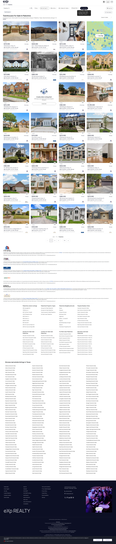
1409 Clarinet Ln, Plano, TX (9, 45)
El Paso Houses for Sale (28, 348)
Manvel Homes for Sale (64, 418)
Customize (107, 540)
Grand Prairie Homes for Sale (38, 436)
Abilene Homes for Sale (10, 365)
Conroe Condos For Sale (46, 354)
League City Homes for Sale (65, 385)
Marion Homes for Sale (64, 422)
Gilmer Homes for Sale (37, 429)
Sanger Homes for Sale (91, 403)
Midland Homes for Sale (64, 436)
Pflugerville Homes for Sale (65, 466)
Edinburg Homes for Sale (37, 385)
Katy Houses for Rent (64, 344)
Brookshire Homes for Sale (11, 414)
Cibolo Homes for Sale (10, 442)
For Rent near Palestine (46, 314)
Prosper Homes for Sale (91, 370)
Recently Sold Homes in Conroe (85, 354)
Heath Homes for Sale (37, 447)
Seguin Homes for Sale (91, 407)
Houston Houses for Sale (28, 335)
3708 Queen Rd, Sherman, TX (66, 137)
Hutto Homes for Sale (37, 464)
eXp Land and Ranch (27, 501)
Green (60, 308)
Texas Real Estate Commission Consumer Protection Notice (58, 529)
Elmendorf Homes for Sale (38, 392)
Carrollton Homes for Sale (11, 433)
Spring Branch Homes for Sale (92, 418)
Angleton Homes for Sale (10, 379)
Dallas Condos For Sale (46, 341)
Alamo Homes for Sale (10, 368)
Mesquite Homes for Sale (64, 433)
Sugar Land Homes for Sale (92, 427)
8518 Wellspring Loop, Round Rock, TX (68, 76)
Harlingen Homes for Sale (38, 442)
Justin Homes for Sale (37, 471)
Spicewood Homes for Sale (92, 414)
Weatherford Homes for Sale (92, 460)
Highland (61, 316)
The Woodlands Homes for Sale (93, 440)
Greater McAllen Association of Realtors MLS (32, 270)
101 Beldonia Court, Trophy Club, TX (95, 106)
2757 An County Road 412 (28, 324)
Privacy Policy (62, 523)
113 (64, 240)
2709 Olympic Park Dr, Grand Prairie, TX (40, 167)
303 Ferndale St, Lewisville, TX (94, 76)
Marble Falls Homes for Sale (65, 420)
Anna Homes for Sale (10, 381)
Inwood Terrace (62, 312)
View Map (100, 35)
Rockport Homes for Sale (91, 376)
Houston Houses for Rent (65, 334)
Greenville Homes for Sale (38, 438)
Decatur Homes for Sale (37, 368)
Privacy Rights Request (46, 488)
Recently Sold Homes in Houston (85, 335)
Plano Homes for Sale (64, 471)
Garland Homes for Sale (37, 425)
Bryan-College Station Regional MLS (30, 298)
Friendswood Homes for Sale (38, 414)
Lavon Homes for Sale (64, 383)
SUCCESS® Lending (27, 493)
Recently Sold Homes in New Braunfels (85, 352)
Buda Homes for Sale (10, 420)
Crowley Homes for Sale (10, 466)
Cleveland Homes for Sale (11, 447)
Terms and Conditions (46, 486)
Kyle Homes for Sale (63, 374)
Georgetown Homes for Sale (38, 427)
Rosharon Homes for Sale (91, 383)
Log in (108, 1)
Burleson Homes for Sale (10, 427)
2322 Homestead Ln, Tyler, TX (10, 198)
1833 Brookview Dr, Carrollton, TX (11, 137)
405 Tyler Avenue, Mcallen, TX (38, 76)
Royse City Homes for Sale (92, 390)
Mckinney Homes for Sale (64, 429)
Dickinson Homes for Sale (38, 376)
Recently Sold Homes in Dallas (85, 341)
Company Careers (7, 495)
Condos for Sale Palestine (47, 310)
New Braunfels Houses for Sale (30, 352)
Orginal (61, 320)
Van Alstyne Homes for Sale (92, 449)
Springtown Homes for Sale (92, 422)
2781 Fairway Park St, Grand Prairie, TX (96, 198)
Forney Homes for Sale (37, 405)
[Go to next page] (68, 240)
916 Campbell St (26, 308)
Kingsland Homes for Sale (65, 370)
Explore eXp (6, 486)
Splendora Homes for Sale (92, 416)
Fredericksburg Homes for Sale (39, 409)
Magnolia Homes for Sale (64, 411)
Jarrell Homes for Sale (37, 468)
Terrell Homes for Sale (91, 433)
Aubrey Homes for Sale (10, 390)
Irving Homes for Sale (37, 466)
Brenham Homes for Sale (10, 411)
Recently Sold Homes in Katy (84, 346)
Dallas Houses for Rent (64, 340)
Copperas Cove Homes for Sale (12, 455)
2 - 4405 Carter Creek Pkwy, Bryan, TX (40, 228)
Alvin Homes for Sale (9, 376)
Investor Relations (7, 493)
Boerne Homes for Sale (10, 409)
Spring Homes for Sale (91, 420)
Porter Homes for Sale (91, 365)
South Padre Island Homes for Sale (93, 411)
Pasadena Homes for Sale (65, 462)
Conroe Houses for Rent (64, 352)
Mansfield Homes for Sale (65, 416)
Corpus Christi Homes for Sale (85, 322)
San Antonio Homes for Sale (84, 310)
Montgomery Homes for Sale (65, 444)
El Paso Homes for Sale (83, 320)
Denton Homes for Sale (37, 372)
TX (56, 237)
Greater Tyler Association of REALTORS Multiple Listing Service (59, 288)
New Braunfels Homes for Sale (85, 324)
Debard (61, 324)
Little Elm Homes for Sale (64, 396)
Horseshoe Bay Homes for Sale (39, 453)
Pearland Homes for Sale (64, 464)
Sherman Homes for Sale (91, 409)
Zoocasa (25, 488)
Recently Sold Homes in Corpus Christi (85, 350)
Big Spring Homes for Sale (11, 407)
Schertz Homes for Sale (91, 405)
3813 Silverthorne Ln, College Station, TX (12, 228)
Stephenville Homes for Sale (92, 425)
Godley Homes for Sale (37, 431)
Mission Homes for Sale (64, 440)
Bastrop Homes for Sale (10, 398)
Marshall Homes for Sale (64, 425)
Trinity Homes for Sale (91, 444)
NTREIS (60, 252)
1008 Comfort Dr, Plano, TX (65, 167)
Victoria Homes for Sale (91, 451)
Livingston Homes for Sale (65, 398)
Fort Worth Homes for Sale (84, 316)
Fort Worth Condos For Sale (47, 344)
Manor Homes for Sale (64, 414)
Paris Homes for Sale (63, 460)
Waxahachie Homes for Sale (92, 458)
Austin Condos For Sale (46, 339)
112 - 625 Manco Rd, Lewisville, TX (11, 167)
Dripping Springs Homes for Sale (39, 381)
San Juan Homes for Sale (91, 398)
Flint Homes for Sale (36, 398)
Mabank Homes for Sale (64, 409)
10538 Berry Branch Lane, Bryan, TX (95, 228)
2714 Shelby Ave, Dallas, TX (93, 167)
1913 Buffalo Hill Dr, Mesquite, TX (11, 106)
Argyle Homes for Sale (10, 383)
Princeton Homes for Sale (91, 368)
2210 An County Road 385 (29, 326)
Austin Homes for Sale (83, 312)
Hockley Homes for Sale (37, 449)
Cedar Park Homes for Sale (11, 438)
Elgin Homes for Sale (36, 390)
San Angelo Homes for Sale (92, 394)
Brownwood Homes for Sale (11, 416)
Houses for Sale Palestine (47, 308)
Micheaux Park (62, 314)
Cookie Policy (44, 493)
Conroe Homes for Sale (83, 326)
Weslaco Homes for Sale (91, 462)
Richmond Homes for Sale (92, 374)
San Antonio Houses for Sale (29, 337)
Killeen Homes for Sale (64, 368)
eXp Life (24, 486)
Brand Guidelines (45, 495)
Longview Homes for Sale (64, 403)
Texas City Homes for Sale (92, 438)
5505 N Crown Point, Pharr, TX (66, 228)
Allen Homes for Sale (9, 372)
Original (61, 310)
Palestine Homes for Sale (64, 458)
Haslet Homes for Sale (37, 444)
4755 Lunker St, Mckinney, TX (10, 76)
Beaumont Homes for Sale (11, 403)
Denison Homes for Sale (37, 370)
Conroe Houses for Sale (28, 354)
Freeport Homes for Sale (37, 411)
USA (53, 237)
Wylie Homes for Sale (90, 473)
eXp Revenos (25, 495)
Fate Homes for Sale (36, 396)
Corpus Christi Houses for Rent (66, 348)
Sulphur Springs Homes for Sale (93, 429)
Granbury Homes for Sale (37, 433)
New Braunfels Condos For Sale (48, 352)
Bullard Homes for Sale (10, 422)
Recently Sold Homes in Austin (85, 339)
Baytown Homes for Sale (10, 401)
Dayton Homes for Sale (37, 365)
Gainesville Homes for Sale (38, 420)
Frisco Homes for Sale (37, 416)
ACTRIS (51, 281)
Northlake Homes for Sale (65, 453)
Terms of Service (67, 523)
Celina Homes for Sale (10, 440)
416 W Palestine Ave (27, 314)
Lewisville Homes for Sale (64, 390)
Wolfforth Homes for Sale (91, 468)
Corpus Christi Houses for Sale (30, 350)
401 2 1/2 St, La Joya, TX (37, 137)
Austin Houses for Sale (28, 339)
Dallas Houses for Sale (28, 341)
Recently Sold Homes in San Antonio (85, 337)
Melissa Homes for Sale (64, 431)
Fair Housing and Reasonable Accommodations (58, 524)
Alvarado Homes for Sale (10, 374)
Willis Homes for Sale (90, 464)
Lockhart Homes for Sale (64, 401)
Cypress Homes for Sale (10, 471)
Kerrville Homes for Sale (64, 365)
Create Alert (44, 103)
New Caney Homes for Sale (65, 449)
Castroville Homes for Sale (11, 436)
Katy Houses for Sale (27, 346)
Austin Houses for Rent (64, 338)
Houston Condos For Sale (47, 335)
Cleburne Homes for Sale (10, 444)
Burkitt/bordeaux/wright (65, 322)
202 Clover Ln (26, 316)
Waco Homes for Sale (91, 453)
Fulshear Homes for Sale (37, 418)
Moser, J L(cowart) (63, 318)
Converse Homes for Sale (11, 453)
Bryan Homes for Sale (10, 418)
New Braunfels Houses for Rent (66, 350)
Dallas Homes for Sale (83, 314)
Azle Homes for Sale (9, 394)
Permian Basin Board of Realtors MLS (30, 261)
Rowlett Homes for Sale (91, 387)
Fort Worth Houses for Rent (65, 342)
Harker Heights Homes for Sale (39, 440)
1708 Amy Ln (25, 310)
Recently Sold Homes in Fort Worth (85, 344)
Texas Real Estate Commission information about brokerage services (58, 528)
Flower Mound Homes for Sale (38, 403)
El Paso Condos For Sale (46, 348)
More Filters (85, 8)
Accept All (98, 540)
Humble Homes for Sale (37, 460)
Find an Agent (6, 488)
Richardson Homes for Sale (92, 372)
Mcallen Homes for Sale (64, 427)
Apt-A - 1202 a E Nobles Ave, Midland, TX (40, 45)
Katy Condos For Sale (46, 346)
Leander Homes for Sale (64, 387)
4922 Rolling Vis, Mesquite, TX (66, 106)
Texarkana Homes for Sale (92, 436)
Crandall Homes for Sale (10, 462)
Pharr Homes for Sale (64, 468)
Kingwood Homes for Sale (65, 372)
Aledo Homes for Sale (10, 370)
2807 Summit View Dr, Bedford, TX (67, 198)
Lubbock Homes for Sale (64, 407)
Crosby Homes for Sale (10, 464)
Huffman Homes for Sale (37, 458)
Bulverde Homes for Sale (10, 425)
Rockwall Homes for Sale (91, 379)
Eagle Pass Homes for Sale (38, 383)
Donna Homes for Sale (37, 379)
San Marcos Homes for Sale (92, 401)
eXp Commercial (26, 497)
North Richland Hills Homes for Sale (67, 451)
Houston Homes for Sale (83, 308)
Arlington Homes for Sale (10, 385)
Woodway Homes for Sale (91, 471)
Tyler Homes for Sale (90, 447)
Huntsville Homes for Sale (38, 462)
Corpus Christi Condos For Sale (48, 350)
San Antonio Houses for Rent (66, 336)
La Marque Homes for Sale (65, 376)
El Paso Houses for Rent (64, 346)
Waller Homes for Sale (91, 455)
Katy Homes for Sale (82, 318)
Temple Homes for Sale (91, 431)
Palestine (61, 237)
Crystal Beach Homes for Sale (11, 468)
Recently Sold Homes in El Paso (85, 348)
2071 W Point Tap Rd (27, 312)
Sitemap (43, 497)
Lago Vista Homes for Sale (65, 381)
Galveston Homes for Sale (38, 422)
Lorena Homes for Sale (64, 405)
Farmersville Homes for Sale (38, 394)
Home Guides (6, 497)
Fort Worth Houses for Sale (29, 344)
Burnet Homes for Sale (10, 429)
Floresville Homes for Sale (38, 401)
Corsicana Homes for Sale (11, 460)
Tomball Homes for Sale (91, 442)
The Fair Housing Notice (72, 530)
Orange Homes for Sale (64, 455)
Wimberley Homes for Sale (92, 466)
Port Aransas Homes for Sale (65, 473)
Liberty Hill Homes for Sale (65, 392)
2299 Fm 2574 (26, 320)
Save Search (109, 12)
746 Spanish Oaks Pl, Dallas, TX (38, 198)
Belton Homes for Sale (10, 405)
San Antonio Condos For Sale (47, 337)
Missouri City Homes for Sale (65, 442)
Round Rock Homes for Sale (92, 385)
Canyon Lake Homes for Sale (11, 431)
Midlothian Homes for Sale (65, 438)
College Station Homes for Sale (12, 449)
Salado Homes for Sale (91, 392)
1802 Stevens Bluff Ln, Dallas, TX (66, 45)
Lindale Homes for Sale (64, 394)
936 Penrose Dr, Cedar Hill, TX (94, 137)
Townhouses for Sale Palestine (48, 312)
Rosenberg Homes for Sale (92, 381)
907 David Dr (26, 322)
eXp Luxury (25, 499)
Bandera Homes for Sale (10, 396)
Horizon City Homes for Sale (38, 451)
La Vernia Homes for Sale (64, 379)
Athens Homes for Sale (10, 387)
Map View (110, 8)
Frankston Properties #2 (65, 326)
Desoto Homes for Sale (37, 374)
